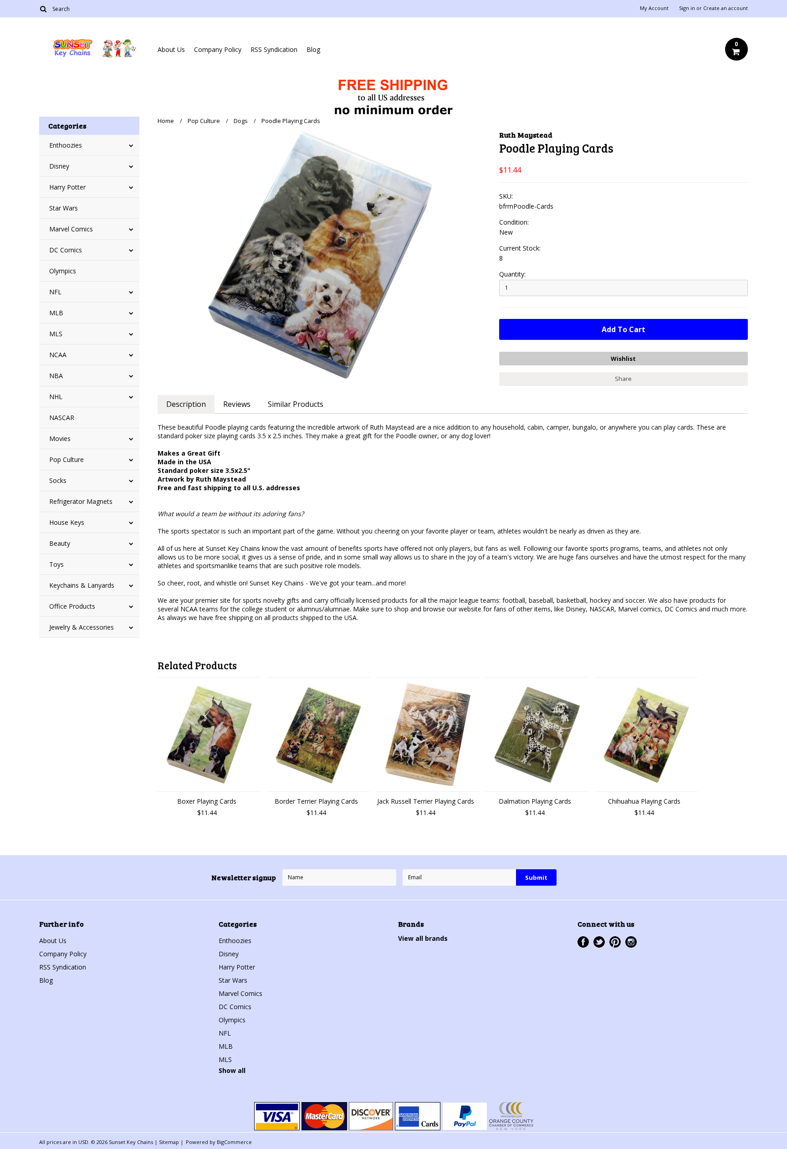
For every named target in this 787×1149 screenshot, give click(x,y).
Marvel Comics (71, 229)
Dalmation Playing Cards (535, 801)
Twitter (599, 942)
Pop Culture (66, 459)
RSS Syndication (273, 49)
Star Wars (63, 208)
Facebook (583, 942)
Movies (60, 438)
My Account (654, 8)
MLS (55, 333)
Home (166, 121)
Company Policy (217, 49)
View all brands (423, 938)
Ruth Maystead (525, 134)
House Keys (66, 522)
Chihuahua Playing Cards (644, 801)
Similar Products (295, 404)
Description (186, 404)
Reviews (236, 404)
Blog (313, 49)
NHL (55, 396)
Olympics (62, 271)
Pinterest (615, 942)
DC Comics (65, 250)
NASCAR (61, 417)
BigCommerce (234, 1142)
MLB (56, 312)
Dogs (241, 121)
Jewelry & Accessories (81, 627)
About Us (171, 49)
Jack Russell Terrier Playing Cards (425, 801)
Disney (59, 166)
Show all (232, 1070)
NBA (56, 375)
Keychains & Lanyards (81, 585)
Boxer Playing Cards (206, 801)
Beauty (59, 543)
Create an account (725, 8)
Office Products (72, 606)
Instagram (631, 942)
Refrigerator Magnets (80, 501)
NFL (55, 291)
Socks (57, 480)
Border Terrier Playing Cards (316, 801)
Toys (56, 564)
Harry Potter (67, 187)
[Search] (43, 9)
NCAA (57, 354)
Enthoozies (65, 145)
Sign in (687, 8)
